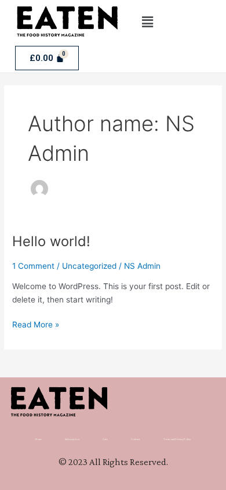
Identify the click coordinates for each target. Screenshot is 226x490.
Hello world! (51, 241)
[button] (147, 22)
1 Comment (33, 266)
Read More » (35, 323)
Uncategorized (89, 266)
